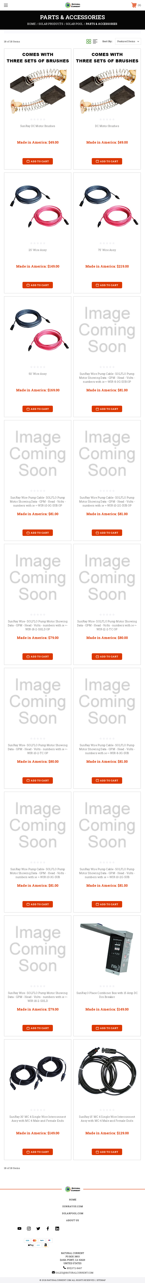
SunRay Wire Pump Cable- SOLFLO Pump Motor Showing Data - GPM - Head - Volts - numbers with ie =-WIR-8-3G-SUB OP (107, 377)
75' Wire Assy (107, 250)
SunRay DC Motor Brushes (37, 126)
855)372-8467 (74, 1268)
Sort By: (107, 41)
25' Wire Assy (38, 250)
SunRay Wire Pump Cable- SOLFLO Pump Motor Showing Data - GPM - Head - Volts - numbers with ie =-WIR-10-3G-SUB (38, 873)
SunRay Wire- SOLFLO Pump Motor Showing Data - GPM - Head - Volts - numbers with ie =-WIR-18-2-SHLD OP (38, 625)
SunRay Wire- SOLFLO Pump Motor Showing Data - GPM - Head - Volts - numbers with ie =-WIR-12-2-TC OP (107, 625)
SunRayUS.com (72, 1206)
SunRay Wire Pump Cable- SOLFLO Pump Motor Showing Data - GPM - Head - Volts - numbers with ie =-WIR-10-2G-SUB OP (107, 501)
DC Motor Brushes (107, 126)
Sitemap (101, 1280)
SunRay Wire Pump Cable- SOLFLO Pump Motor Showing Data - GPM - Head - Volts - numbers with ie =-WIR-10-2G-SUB (107, 873)
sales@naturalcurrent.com (74, 1272)
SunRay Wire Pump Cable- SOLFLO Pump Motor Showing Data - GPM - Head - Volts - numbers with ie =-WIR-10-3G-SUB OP (38, 501)
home (72, 1199)
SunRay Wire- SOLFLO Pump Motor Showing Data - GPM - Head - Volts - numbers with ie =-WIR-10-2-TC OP (38, 749)
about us (72, 1220)
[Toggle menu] (17, 5)
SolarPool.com (72, 1213)
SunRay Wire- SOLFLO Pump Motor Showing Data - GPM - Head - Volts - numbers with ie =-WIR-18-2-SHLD (38, 997)
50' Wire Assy (38, 374)
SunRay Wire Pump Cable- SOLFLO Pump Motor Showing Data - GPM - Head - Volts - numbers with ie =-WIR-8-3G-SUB (107, 749)
